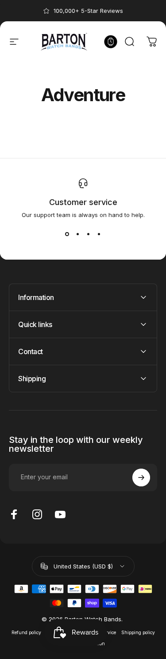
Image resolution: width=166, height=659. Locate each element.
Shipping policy (138, 632)
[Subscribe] (141, 477)
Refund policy (26, 632)
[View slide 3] (88, 234)
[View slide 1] (67, 234)
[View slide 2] (78, 234)
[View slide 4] (99, 234)
